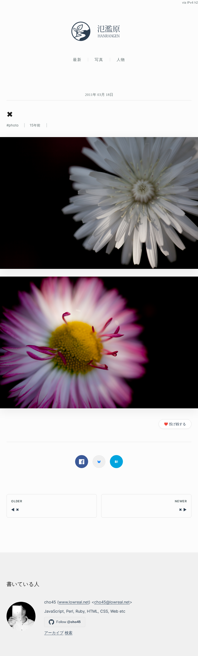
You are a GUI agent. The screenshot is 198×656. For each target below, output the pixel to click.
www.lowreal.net (74, 602)
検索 (68, 632)
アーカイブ (54, 632)
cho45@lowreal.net (112, 602)
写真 (99, 59)
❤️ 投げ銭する (175, 424)
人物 (121, 59)
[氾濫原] (99, 31)
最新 (77, 59)
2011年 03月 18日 (99, 95)
